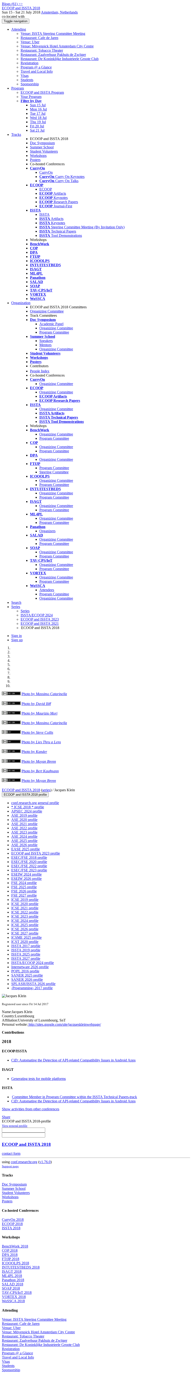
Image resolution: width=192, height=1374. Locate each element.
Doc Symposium (42, 143)
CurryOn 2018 (13, 1220)
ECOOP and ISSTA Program (42, 92)
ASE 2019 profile (24, 815)
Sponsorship (30, 84)
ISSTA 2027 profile (25, 958)
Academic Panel (51, 324)
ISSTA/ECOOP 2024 (37, 615)
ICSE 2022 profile (24, 912)
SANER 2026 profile (27, 980)
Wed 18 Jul (38, 118)
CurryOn (46, 172)
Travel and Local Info (37, 71)
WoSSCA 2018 (13, 1301)
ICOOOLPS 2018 (15, 1263)
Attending (18, 29)
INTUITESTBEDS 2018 (21, 1267)
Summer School (42, 147)
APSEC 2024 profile (26, 811)
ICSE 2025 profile (24, 925)
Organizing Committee (47, 311)
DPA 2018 (10, 1255)
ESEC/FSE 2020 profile (29, 862)
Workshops (38, 156)
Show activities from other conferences (30, 1109)
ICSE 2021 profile (24, 908)
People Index (39, 371)
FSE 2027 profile (24, 895)
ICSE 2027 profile (24, 933)
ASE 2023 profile (24, 832)
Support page (10, 1166)
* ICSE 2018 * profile (27, 807)
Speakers (46, 341)
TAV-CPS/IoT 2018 (17, 1293)
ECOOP (45, 189)
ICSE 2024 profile (24, 921)
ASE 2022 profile (24, 828)
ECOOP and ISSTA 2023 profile (35, 853)
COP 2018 (10, 1250)
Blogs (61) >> (12, 4)
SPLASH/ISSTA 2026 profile (33, 984)
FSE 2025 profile (24, 887)
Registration (29, 63)
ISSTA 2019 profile (25, 950)
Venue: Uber (30, 42)
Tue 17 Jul (37, 113)
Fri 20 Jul (37, 126)
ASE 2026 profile (24, 845)
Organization (20, 303)
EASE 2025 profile (25, 849)
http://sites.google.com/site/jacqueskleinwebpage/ (64, 1024)
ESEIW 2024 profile (26, 874)
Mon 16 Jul (38, 109)
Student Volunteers (44, 151)
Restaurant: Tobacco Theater (42, 50)
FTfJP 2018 (10, 1259)
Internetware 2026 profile (30, 967)
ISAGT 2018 (12, 1271)
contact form (11, 1153)
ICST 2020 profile (24, 942)
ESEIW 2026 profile (26, 879)
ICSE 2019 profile (24, 900)
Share (6, 1117)
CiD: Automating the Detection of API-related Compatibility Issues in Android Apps (73, 1060)
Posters (35, 160)
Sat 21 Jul (37, 130)
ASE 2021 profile (24, 824)
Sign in (16, 636)
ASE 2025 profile (24, 841)
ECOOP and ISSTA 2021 (40, 624)
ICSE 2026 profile (24, 929)
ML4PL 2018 (12, 1276)
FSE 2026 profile (24, 891)
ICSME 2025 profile (26, 937)
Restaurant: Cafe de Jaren (39, 38)
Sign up (17, 640)
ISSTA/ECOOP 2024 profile (32, 963)
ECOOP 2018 (12, 1224)
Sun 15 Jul (38, 105)
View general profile (14, 1125)
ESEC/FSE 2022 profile (29, 866)
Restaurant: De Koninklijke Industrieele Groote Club (60, 59)
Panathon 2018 (13, 1280)
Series (25, 611)
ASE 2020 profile (24, 820)
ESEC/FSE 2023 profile (29, 870)
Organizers (47, 531)
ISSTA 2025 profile (25, 954)
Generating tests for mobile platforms (38, 1079)
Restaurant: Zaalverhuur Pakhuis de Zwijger (53, 55)
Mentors (45, 345)
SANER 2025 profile (27, 975)
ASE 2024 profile (24, 836)
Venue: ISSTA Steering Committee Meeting (53, 34)
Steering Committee (54, 472)
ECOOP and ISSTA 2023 (40, 619)
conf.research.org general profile (35, 803)
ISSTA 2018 (11, 1228)
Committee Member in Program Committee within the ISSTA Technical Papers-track (74, 1097)
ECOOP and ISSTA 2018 (21, 790)
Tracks (16, 135)
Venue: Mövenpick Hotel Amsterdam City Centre (57, 46)
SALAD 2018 (12, 1284)
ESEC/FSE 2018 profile (29, 858)
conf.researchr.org (24, 1162)
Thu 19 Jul (38, 122)
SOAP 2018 (11, 1288)
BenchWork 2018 (15, 1246)
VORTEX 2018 (14, 1297)
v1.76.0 (45, 1162)
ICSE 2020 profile (24, 904)
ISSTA (44, 214)
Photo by (44, 694)
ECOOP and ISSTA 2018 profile (25, 794)
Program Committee (54, 332)
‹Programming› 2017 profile (32, 988)
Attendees (46, 590)
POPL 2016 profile (25, 971)
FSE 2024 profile (24, 883)
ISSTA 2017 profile (25, 946)
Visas (25, 76)
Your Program (31, 97)
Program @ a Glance (36, 67)
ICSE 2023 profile (24, 916)
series (46, 790)
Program (17, 88)
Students (27, 80)
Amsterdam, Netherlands (59, 12)
